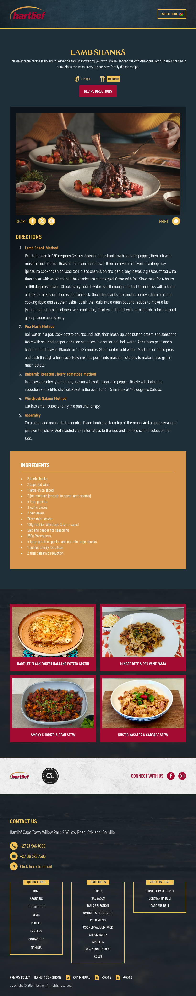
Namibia (36, 947)
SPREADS (98, 942)
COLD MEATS (98, 920)
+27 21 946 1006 (32, 846)
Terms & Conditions (47, 977)
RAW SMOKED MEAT (98, 949)
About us (36, 899)
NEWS (36, 915)
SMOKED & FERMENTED (98, 913)
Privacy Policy (20, 977)
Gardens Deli (160, 905)
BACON (98, 891)
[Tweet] (42, 221)
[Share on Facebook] (32, 221)
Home (36, 891)
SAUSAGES (98, 898)
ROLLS (98, 956)
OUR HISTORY (36, 907)
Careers (36, 931)
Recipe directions (98, 91)
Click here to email (36, 866)
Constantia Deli (160, 898)
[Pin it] (51, 221)
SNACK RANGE (98, 934)
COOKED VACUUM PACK (98, 927)
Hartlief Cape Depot (160, 891)
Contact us (36, 939)
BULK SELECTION (98, 905)
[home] (46, 14)
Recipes (36, 923)
